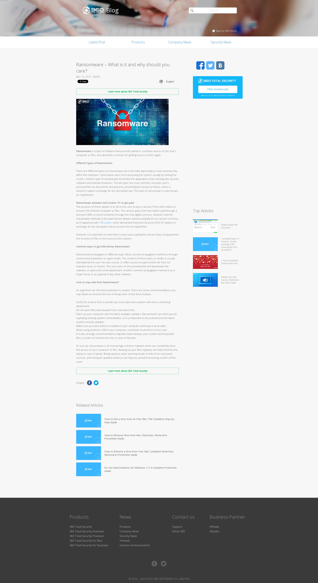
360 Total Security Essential (87, 531)
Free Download (217, 89)
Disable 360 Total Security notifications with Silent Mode (230, 280)
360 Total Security (81, 527)
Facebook (200, 65)
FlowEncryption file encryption (229, 226)
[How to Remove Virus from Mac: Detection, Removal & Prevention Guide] (88, 437)
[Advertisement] (218, 155)
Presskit (125, 540)
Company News (179, 42)
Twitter (210, 65)
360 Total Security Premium (87, 536)
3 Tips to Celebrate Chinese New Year (229, 262)
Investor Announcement (135, 545)
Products (138, 42)
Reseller (215, 531)
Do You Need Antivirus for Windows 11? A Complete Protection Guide (140, 469)
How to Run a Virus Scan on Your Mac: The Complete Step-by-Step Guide (139, 420)
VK (220, 65)
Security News (221, 42)
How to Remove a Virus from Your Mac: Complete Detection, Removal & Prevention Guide (139, 453)
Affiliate (214, 527)
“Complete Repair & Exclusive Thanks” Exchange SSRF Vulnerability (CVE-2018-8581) (230, 244)
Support (177, 527)
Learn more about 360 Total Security (127, 91)
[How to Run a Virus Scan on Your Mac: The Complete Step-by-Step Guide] (88, 421)
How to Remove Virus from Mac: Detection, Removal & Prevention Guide (135, 436)
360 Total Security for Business (89, 545)
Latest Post (97, 42)
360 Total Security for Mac (86, 540)
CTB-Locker (105, 222)
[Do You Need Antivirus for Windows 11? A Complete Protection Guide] (88, 469)
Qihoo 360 (178, 531)
